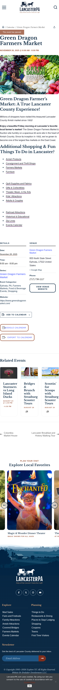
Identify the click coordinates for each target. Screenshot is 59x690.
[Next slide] (54, 505)
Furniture (10, 171)
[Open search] (55, 7)
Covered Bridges (10, 627)
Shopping (12, 291)
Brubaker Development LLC (34, 672)
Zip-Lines (10, 220)
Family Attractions (11, 620)
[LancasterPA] (3, 27)
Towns (35, 631)
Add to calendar (16, 315)
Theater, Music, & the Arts (18, 191)
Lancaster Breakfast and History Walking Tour (43, 434)
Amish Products (13, 159)
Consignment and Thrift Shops (21, 163)
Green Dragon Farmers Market (41, 251)
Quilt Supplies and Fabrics (19, 183)
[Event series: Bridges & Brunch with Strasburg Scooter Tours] (27, 411)
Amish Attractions (10, 624)
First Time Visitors (40, 635)
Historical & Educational (17, 216)
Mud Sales (7, 612)
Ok (29, 686)
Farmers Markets (14, 167)
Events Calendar (14, 224)
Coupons (36, 627)
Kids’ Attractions (14, 196)
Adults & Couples (14, 200)
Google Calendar (15, 328)
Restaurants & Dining (42, 616)
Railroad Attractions (15, 212)
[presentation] (8, 372)
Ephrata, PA (6, 286)
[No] (55, 681)
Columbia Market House (10, 434)
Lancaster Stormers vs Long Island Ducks (10, 390)
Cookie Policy (29, 682)
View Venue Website (42, 288)
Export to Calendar (20, 337)
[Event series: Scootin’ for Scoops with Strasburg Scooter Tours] (48, 411)
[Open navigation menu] (4, 8)
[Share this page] (54, 27)
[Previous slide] (4, 505)
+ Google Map (36, 270)
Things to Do (38, 612)
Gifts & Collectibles (15, 187)
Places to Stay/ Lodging (43, 620)
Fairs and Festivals (11, 616)
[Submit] (42, 658)
